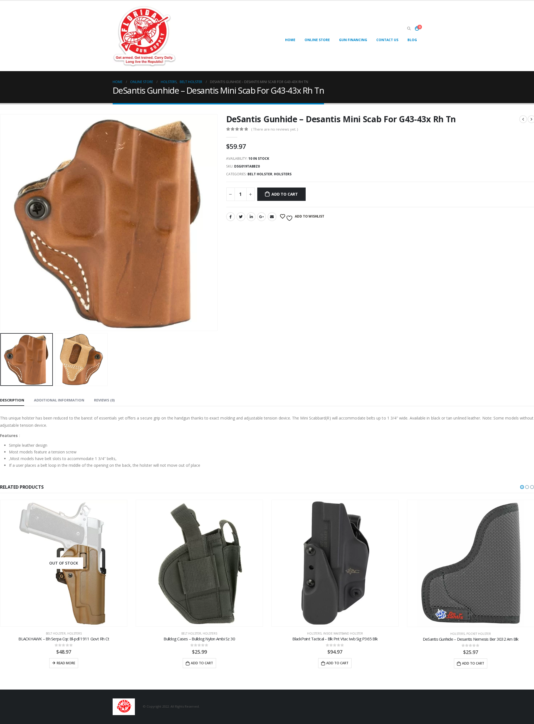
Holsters (282, 174)
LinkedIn (251, 216)
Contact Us (387, 40)
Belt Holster (260, 174)
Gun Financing (353, 40)
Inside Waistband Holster (343, 634)
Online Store (317, 40)
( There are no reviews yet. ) (274, 129)
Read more (66, 663)
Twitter (240, 216)
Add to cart (284, 194)
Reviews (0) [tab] (104, 400)
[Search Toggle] (408, 28)
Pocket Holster (478, 634)
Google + (261, 216)
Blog (412, 40)
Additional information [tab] (59, 400)
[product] (199, 563)
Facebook (230, 216)
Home (290, 40)
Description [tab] (12, 400)
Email (272, 216)
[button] (522, 487)
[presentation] (216, 222)
